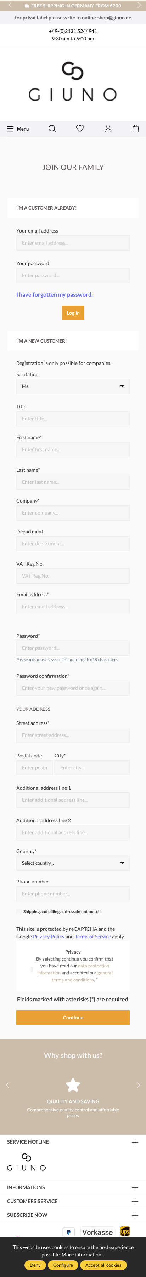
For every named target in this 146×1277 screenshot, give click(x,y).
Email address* (32, 594)
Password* (28, 636)
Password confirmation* (42, 676)
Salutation (27, 374)
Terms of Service (93, 936)
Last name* (28, 470)
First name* (28, 437)
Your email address (37, 231)
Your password (32, 263)
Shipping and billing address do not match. (62, 911)
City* (60, 755)
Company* (28, 501)
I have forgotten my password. (54, 294)
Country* (26, 851)
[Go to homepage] (73, 83)
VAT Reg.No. (30, 564)
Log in (73, 313)
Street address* (33, 723)
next (137, 5)
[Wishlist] (80, 129)
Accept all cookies (103, 1265)
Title (21, 406)
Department (29, 531)
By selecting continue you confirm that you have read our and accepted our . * (74, 969)
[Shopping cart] (136, 129)
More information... (83, 1255)
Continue (73, 1017)
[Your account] (108, 129)
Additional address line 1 (43, 788)
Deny (35, 1265)
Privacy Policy (48, 936)
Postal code (29, 755)
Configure (63, 1265)
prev (10, 5)
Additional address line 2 (43, 820)
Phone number (32, 881)
